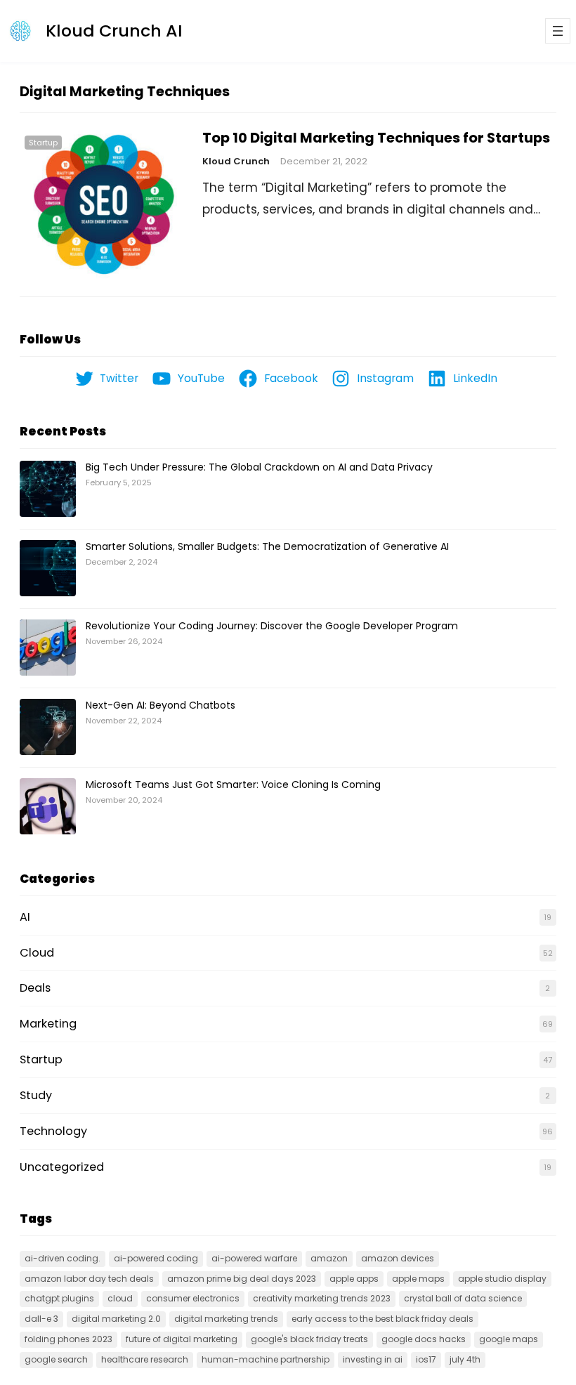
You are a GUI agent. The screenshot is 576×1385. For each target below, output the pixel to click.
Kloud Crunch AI (114, 30)
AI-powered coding (156, 1258)
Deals (35, 988)
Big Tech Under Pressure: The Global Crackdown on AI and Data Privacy (259, 467)
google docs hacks (423, 1339)
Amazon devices (397, 1258)
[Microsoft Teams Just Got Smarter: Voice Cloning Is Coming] (48, 807)
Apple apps (354, 1279)
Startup (43, 142)
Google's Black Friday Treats (309, 1339)
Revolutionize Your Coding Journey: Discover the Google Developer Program (272, 626)
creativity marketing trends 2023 (322, 1298)
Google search (56, 1359)
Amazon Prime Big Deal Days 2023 (241, 1279)
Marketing (48, 1024)
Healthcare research (144, 1359)
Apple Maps (418, 1279)
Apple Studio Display (502, 1279)
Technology (53, 1131)
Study (36, 1095)
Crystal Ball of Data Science (463, 1298)
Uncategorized (62, 1167)
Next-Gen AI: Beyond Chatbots (160, 705)
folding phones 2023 (68, 1339)
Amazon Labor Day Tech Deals (89, 1279)
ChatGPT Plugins (59, 1298)
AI (25, 917)
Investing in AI (372, 1359)
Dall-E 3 (41, 1319)
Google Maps (508, 1339)
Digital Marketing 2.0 (116, 1319)
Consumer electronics (193, 1298)
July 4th (465, 1359)
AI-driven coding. (62, 1258)
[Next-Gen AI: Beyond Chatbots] (48, 727)
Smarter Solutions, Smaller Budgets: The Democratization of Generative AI (267, 546)
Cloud (37, 953)
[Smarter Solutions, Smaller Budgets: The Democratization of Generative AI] (48, 569)
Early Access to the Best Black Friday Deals (382, 1319)
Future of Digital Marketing (181, 1339)
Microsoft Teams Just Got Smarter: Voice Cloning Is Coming (233, 784)
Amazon (329, 1258)
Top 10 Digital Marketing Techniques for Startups (376, 138)
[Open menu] (557, 31)
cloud (120, 1298)
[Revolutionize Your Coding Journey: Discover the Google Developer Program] (48, 648)
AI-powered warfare (254, 1258)
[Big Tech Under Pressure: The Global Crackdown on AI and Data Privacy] (48, 489)
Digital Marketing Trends (226, 1319)
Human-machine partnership (265, 1359)
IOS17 (426, 1359)
